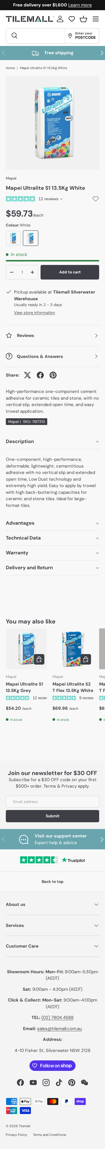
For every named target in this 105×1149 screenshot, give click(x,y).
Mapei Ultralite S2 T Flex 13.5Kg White (72, 687)
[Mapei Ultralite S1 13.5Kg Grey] (26, 648)
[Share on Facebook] (40, 375)
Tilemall (24, 1126)
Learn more (80, 5)
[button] (83, 19)
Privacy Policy (16, 1135)
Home (10, 68)
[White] (30, 238)
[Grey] (13, 238)
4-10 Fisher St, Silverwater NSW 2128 (52, 1050)
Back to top (53, 881)
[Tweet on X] (27, 375)
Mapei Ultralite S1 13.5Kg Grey (24, 687)
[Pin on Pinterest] (53, 375)
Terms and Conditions (49, 1135)
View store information (34, 312)
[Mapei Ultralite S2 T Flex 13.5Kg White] (72, 648)
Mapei (11, 178)
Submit (53, 816)
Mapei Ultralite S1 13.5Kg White (43, 68)
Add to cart (70, 272)
